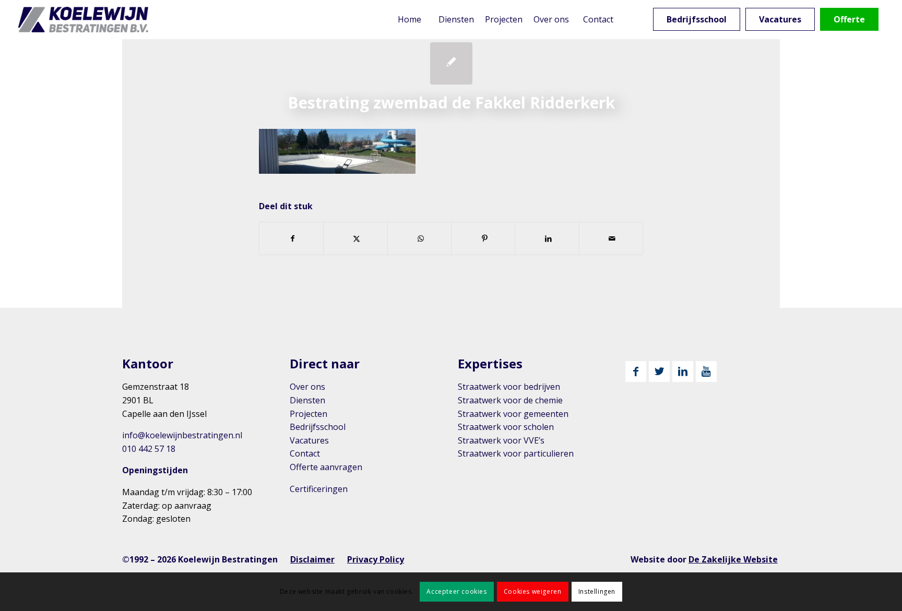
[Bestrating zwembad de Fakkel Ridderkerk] (451, 63)
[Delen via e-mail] (611, 238)
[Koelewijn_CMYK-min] (85, 19)
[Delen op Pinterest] (483, 238)
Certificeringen (319, 489)
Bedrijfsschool (318, 427)
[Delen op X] (355, 238)
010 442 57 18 (148, 448)
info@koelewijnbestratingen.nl (182, 435)
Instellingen (596, 591)
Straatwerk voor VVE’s (501, 440)
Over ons (307, 386)
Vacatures (309, 440)
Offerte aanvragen (326, 467)
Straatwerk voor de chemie (510, 400)
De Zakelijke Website (733, 559)
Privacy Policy (375, 559)
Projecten (308, 414)
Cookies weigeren (533, 591)
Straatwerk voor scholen (506, 427)
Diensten (307, 400)
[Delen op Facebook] (291, 238)
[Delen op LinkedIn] (546, 238)
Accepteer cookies (456, 591)
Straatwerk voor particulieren (516, 453)
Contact (305, 453)
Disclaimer (312, 559)
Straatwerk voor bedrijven (509, 386)
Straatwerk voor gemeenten (513, 414)
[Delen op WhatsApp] (419, 238)
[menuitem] (409, 19)
